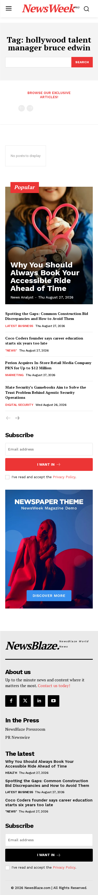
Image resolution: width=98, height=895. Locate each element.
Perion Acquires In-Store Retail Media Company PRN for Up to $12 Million (48, 365)
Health (11, 773)
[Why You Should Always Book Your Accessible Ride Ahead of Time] (49, 245)
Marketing (14, 375)
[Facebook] (11, 701)
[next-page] (17, 418)
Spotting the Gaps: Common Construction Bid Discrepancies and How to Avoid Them (46, 316)
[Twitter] (25, 701)
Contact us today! (54, 685)
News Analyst (21, 297)
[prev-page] (21, 108)
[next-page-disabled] (30, 108)
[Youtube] (53, 701)
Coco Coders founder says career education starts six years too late (44, 341)
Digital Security (19, 405)
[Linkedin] (39, 701)
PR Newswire (17, 737)
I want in (46, 464)
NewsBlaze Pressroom (25, 729)
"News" (11, 350)
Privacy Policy (64, 477)
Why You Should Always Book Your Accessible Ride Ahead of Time (44, 276)
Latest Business (19, 326)
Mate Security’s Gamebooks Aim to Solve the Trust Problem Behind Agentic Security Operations (45, 392)
